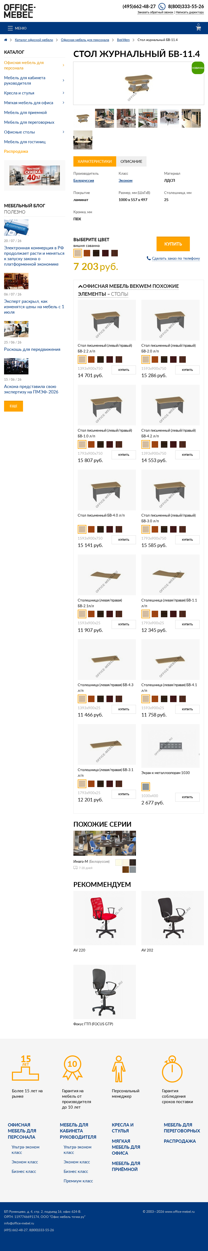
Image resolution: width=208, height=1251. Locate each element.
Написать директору (190, 12)
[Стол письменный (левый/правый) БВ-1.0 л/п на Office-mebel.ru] (107, 404)
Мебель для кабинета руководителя (24, 80)
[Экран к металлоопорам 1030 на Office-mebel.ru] (170, 745)
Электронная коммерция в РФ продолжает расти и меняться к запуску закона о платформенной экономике (34, 256)
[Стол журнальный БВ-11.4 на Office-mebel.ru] (138, 83)
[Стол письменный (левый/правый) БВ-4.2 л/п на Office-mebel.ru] (170, 404)
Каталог (14, 52)
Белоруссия (83, 180)
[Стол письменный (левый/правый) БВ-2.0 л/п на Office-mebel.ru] (170, 319)
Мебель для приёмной (126, 1166)
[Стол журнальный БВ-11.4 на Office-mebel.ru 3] (126, 118)
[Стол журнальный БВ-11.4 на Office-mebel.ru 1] (82, 118)
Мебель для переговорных (29, 122)
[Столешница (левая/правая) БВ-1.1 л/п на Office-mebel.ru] (170, 574)
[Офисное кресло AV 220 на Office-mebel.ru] (104, 917)
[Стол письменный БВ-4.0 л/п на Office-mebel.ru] (107, 489)
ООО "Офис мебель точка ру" (63, 1216)
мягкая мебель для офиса (126, 1147)
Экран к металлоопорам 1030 (165, 772)
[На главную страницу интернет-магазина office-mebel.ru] (19, 10)
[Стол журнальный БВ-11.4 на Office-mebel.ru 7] (82, 139)
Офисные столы (19, 132)
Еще (13, 406)
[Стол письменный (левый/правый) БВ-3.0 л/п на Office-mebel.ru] (170, 489)
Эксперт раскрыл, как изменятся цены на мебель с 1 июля (34, 306)
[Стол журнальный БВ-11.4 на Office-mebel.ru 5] (169, 118)
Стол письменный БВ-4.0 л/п (101, 515)
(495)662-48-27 (139, 6)
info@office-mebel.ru (19, 1223)
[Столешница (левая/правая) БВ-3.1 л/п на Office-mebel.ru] (107, 744)
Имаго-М (80, 861)
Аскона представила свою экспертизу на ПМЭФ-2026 (31, 389)
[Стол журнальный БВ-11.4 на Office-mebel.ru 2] (104, 118)
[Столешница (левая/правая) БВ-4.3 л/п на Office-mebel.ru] (107, 659)
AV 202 (147, 950)
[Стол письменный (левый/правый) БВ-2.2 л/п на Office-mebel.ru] (107, 319)
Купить (173, 244)
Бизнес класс (24, 1171)
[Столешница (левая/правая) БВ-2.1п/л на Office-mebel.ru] (107, 574)
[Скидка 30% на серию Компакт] (34, 174)
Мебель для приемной (25, 112)
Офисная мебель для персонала (24, 65)
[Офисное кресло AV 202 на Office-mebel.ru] (172, 917)
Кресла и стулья (19, 93)
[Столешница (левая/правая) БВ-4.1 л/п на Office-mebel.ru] (170, 659)
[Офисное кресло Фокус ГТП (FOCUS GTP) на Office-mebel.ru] (104, 991)
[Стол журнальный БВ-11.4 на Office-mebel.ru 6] (191, 118)
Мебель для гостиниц (25, 141)
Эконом (125, 180)
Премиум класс (78, 1180)
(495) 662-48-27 (16, 1230)
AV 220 (79, 950)
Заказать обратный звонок (155, 12)
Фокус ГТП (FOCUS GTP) (93, 1023)
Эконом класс (25, 1161)
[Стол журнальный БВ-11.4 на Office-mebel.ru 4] (147, 118)
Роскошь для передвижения (32, 349)
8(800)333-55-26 (186, 6)
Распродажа (16, 151)
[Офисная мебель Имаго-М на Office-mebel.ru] (104, 842)
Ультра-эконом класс (26, 1149)
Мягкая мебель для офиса (28, 102)
